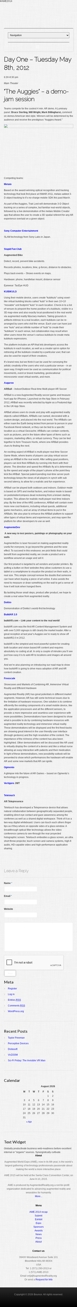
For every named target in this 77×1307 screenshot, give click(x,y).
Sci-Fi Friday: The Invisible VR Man (26, 1060)
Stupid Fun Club (13, 249)
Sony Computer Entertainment (21, 230)
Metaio (7, 184)
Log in (11, 994)
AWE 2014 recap (38, 1212)
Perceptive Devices (18, 1043)
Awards (39, 1230)
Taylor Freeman (16, 1037)
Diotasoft (12, 1049)
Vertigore (9, 783)
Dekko (7, 602)
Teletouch (9, 795)
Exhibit (38, 1219)
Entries (14, 1000)
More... (38, 1196)
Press (39, 1238)
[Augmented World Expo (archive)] (38, 23)
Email (8, 896)
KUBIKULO (10, 291)
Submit (38, 1215)
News (39, 1234)
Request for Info (44, 1279)
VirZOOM (13, 1054)
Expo (38, 1223)
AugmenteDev (12, 527)
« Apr (29, 1121)
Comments (16, 1005)
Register (12, 988)
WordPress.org (16, 1011)
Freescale (9, 678)
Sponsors (38, 1226)
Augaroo (9, 383)
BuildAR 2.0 (10, 614)
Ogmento (9, 767)
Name (8, 883)
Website (8, 909)
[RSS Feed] (37, 46)
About (38, 1241)
